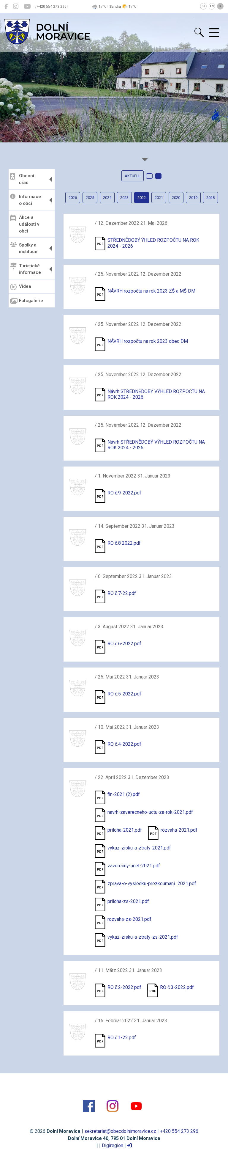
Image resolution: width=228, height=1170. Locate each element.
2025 (90, 197)
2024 (107, 197)
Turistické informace (30, 269)
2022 (141, 197)
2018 (210, 197)
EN (212, 6)
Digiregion (112, 1145)
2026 (73, 197)
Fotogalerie (31, 300)
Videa (25, 286)
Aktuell (132, 176)
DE (220, 6)
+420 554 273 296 (179, 1131)
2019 (193, 197)
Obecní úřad (26, 179)
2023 (124, 197)
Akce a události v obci (29, 224)
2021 (159, 197)
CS (203, 6)
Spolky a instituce (28, 248)
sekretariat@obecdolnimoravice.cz (120, 1131)
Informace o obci (30, 200)
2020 (176, 197)
